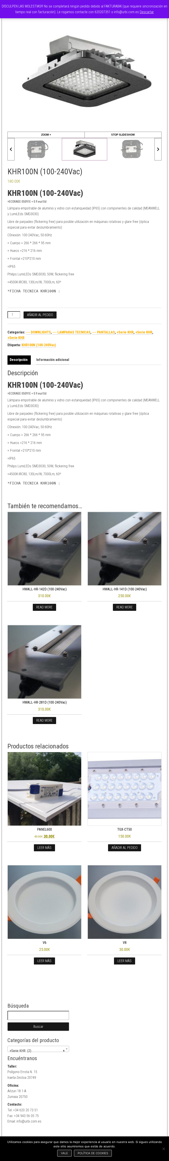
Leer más (44, 848)
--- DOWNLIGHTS (38, 332)
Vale (64, 1153)
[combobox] (38, 1049)
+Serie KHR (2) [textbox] (36, 1051)
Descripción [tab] (19, 360)
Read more (44, 607)
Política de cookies (93, 1153)
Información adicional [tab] (52, 360)
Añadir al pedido (40, 315)
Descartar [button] (147, 12)
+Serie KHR (125, 332)
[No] (163, 1148)
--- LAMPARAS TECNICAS (71, 332)
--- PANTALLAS (103, 332)
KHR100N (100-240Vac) (39, 345)
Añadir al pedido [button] (125, 848)
